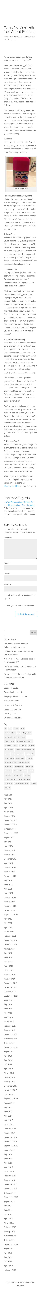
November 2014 (10, 1235)
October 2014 (9, 1240)
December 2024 (10, 859)
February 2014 (10, 1270)
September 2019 (11, 996)
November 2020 (10, 944)
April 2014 (8, 1265)
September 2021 (11, 914)
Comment (8, 537)
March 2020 (9, 970)
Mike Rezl (9, 36)
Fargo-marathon (9, 741)
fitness (30, 741)
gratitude (31, 745)
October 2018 (9, 1043)
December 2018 (10, 1034)
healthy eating (9, 758)
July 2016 (8, 1154)
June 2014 (8, 1257)
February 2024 (10, 867)
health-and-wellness (28, 750)
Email (7, 573)
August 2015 (9, 1201)
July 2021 (8, 919)
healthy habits (20, 758)
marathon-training (10, 762)
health (18, 750)
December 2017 (10, 1086)
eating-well (8, 737)
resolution (8, 775)
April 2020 (8, 966)
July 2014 (8, 1253)
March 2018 (9, 1073)
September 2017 (11, 1098)
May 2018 (8, 1064)
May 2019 (8, 1013)
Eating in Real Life (11, 688)
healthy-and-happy (17, 754)
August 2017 (9, 1103)
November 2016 (10, 1141)
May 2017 (8, 1116)
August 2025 (9, 837)
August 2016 (9, 1150)
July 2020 (8, 953)
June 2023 (8, 884)
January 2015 (9, 1231)
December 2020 (10, 940)
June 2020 (8, 957)
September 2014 (11, 1244)
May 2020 (8, 961)
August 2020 (9, 949)
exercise (16, 737)
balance (16, 728)
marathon (29, 758)
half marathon (9, 750)
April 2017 (8, 1120)
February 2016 (10, 1176)
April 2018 (8, 1068)
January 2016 (9, 1180)
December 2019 (10, 983)
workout (7, 788)
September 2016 (11, 1146)
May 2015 (8, 1214)
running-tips (8, 783)
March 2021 (9, 931)
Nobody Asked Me (11, 700)
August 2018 (9, 1051)
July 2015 (8, 1206)
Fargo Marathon (21, 741)
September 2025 (11, 833)
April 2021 (8, 927)
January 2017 (9, 1133)
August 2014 (9, 1248)
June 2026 (8, 803)
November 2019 (10, 987)
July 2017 (8, 1107)
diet (18, 733)
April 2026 (8, 807)
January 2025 (9, 854)
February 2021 (10, 936)
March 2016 (9, 1171)
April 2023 (8, 893)
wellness (33, 783)
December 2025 (10, 820)
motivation (8, 771)
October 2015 (9, 1193)
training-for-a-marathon (21, 783)
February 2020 (10, 974)
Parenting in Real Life (13, 705)
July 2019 (8, 1004)
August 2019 (9, 1000)
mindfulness (8, 766)
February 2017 (10, 1128)
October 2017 (9, 1094)
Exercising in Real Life (13, 692)
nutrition (30, 771)
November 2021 (10, 910)
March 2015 (9, 1223)
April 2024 (8, 863)
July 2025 (8, 842)
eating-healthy (26, 733)
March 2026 (9, 812)
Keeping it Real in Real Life (15, 696)
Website (7, 584)
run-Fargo (27, 775)
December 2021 (10, 906)
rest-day (15, 775)
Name (7, 563)
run (21, 775)
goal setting (22, 745)
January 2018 (9, 1081)
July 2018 (8, 1056)
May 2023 (8, 889)
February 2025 (10, 850)
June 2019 (8, 1008)
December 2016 (10, 1137)
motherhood (29, 766)
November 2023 (10, 876)
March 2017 (9, 1124)
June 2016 (8, 1158)
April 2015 (8, 1218)
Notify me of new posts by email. (20, 605)
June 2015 (8, 1210)
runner (7, 779)
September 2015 (11, 1197)
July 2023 (8, 880)
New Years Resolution (20, 771)
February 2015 (10, 1227)
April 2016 (8, 1167)
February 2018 (10, 1077)
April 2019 (8, 1017)
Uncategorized (10, 713)
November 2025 (10, 824)
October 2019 (9, 991)
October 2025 (9, 829)
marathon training (23, 762)
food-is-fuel (8, 745)
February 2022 (10, 897)
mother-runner (19, 766)
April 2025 (8, 846)
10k (10, 728)
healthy (7, 754)
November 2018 (10, 1038)
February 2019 (10, 1026)
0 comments (12, 40)
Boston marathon (10, 733)
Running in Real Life (12, 709)
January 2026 (9, 816)
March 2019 (9, 1021)
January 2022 (9, 901)
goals (15, 745)
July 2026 (8, 799)
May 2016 (8, 1163)
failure (23, 737)
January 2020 (9, 979)
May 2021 (8, 923)
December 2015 (10, 1184)
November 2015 (10, 1188)
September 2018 (11, 1047)
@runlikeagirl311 (11, 486)
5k (5, 728)
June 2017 (8, 1111)
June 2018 (8, 1060)
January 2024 (9, 871)
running (13, 779)
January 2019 (9, 1030)
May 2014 (8, 1261)
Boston (22, 728)
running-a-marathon (24, 779)
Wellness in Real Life (12, 718)
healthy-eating (30, 754)
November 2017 (10, 1090)
